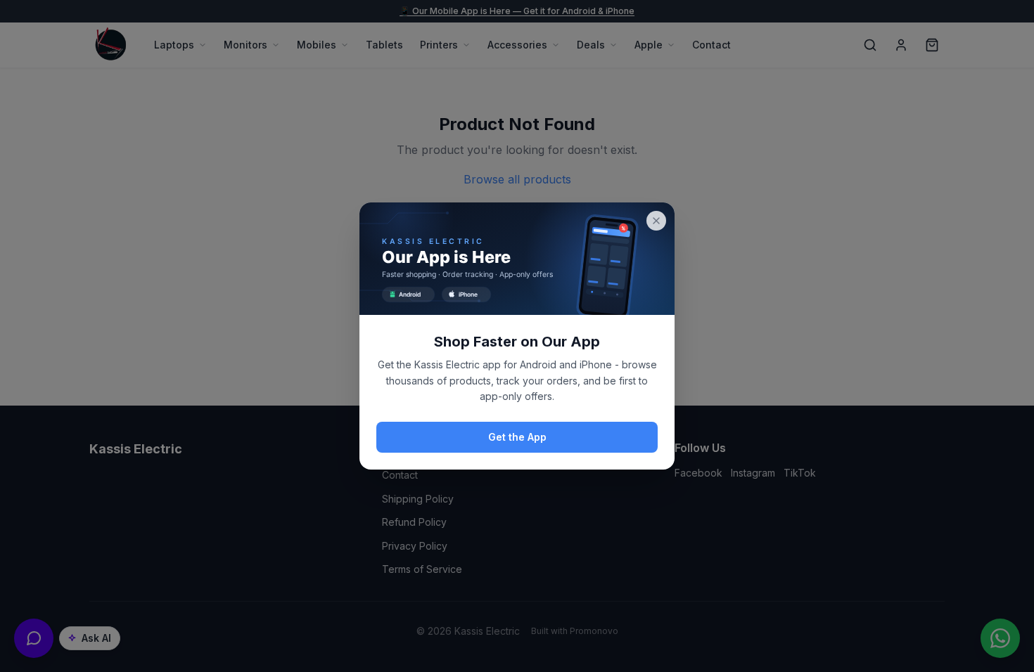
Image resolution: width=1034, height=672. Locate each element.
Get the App (517, 437)
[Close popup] (656, 221)
